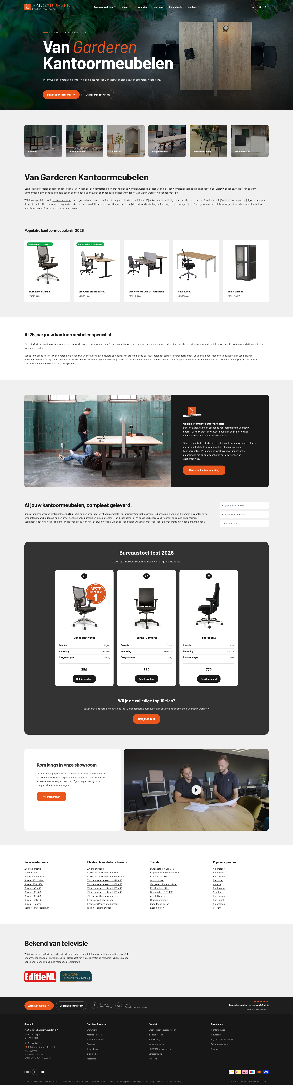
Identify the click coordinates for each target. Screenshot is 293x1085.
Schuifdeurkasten (159, 903)
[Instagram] (27, 1072)
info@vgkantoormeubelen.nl (41, 1047)
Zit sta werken (244, 523)
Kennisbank (175, 6)
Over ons (158, 6)
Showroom (92, 1029)
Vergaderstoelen (156, 1044)
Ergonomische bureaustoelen (162, 1029)
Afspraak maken (51, 796)
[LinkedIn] (35, 1072)
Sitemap (177, 1081)
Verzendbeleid (107, 1081)
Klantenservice (218, 1029)
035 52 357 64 (34, 1042)
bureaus (88, 517)
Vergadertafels (155, 1053)
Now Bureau (184, 291)
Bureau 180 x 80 (32, 896)
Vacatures (91, 1058)
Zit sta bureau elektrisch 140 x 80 (104, 884)
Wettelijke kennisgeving (143, 1081)
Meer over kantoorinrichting (204, 470)
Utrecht (217, 907)
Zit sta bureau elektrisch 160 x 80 (104, 888)
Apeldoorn (218, 872)
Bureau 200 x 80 (33, 899)
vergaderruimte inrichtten (175, 343)
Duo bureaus (31, 872)
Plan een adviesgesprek (59, 94)
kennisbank (198, 521)
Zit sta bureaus (156, 1034)
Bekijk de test (146, 719)
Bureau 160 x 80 (32, 892)
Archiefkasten (157, 896)
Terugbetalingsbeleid (90, 1081)
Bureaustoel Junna (39, 291)
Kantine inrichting (159, 888)
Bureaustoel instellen (244, 514)
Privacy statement (219, 1044)
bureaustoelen (104, 517)
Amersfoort (219, 868)
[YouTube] (43, 1072)
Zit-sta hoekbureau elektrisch (103, 896)
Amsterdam (219, 903)
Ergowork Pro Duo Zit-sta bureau (146, 291)
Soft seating (154, 1039)
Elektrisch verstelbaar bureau (103, 872)
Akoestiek (153, 1058)
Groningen (218, 892)
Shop (125, 6)
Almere (217, 884)
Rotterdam (219, 876)
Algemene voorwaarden (222, 1039)
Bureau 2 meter (32, 903)
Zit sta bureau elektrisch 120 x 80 (104, 880)
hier (54, 363)
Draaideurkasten (159, 899)
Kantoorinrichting (103, 6)
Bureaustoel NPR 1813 (161, 892)
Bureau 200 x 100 (33, 884)
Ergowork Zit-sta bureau (92, 291)
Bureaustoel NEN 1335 (162, 868)
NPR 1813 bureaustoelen (160, 1049)
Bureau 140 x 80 (32, 888)
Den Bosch (218, 899)
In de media (92, 1053)
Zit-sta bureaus (32, 868)
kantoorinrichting (61, 200)
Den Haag (218, 880)
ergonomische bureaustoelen (144, 355)
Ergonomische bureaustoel (164, 872)
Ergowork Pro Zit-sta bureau (102, 903)
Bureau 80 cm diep (34, 880)
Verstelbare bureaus (35, 876)
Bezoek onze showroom (98, 94)
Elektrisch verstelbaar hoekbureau (106, 876)
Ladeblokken (157, 907)
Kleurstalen (216, 1034)
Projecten (142, 6)
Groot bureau (157, 880)
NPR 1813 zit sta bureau (99, 907)
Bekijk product (84, 678)
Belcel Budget (235, 291)
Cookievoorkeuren (164, 1081)
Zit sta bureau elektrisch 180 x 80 (104, 892)
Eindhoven (219, 888)
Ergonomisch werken (244, 505)
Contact (192, 6)
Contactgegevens (123, 1081)
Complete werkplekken (36, 907)
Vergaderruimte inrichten (163, 884)
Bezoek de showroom (71, 1005)
